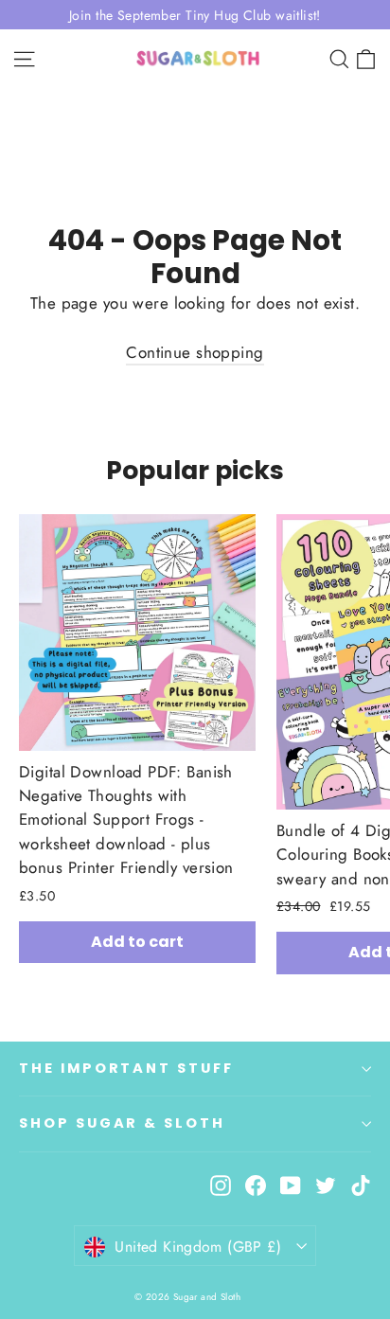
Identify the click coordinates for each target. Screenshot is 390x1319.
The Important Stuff (126, 1068)
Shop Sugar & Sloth (122, 1123)
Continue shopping (194, 352)
